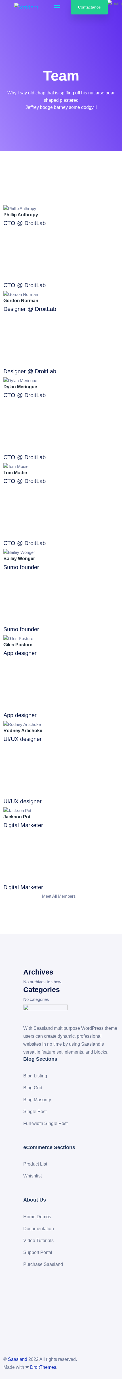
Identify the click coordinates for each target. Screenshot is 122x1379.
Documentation (38, 1228)
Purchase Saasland (43, 1264)
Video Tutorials (38, 1240)
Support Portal (37, 1252)
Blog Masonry (37, 1099)
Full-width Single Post (45, 1123)
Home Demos (37, 1216)
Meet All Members (59, 896)
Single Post (35, 1111)
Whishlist (32, 1175)
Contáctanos (89, 7)
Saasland (17, 1359)
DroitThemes (43, 1367)
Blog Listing (35, 1075)
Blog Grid (32, 1087)
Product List (35, 1164)
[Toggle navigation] (57, 7)
